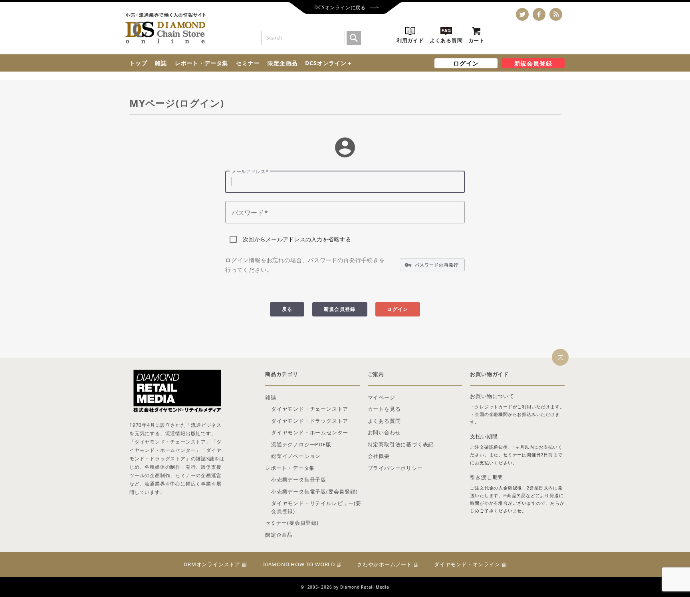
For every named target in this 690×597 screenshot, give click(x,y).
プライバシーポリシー (395, 468)
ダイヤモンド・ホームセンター (309, 432)
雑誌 (161, 63)
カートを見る (384, 408)
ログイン (465, 63)
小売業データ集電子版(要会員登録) (314, 491)
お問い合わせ (384, 432)
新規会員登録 (533, 63)
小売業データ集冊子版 (298, 479)
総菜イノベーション (296, 456)
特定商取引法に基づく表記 (401, 444)
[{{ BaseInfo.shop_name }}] (165, 28)
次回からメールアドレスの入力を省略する (297, 239)
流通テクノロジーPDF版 (301, 444)
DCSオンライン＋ (328, 63)
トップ (138, 63)
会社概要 (379, 456)
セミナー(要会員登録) (292, 522)
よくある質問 (384, 420)
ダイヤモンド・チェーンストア (309, 408)
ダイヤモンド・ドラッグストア (309, 420)
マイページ (381, 397)
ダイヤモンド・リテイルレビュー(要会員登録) (316, 507)
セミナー (248, 63)
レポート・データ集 (201, 63)
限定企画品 (282, 63)
